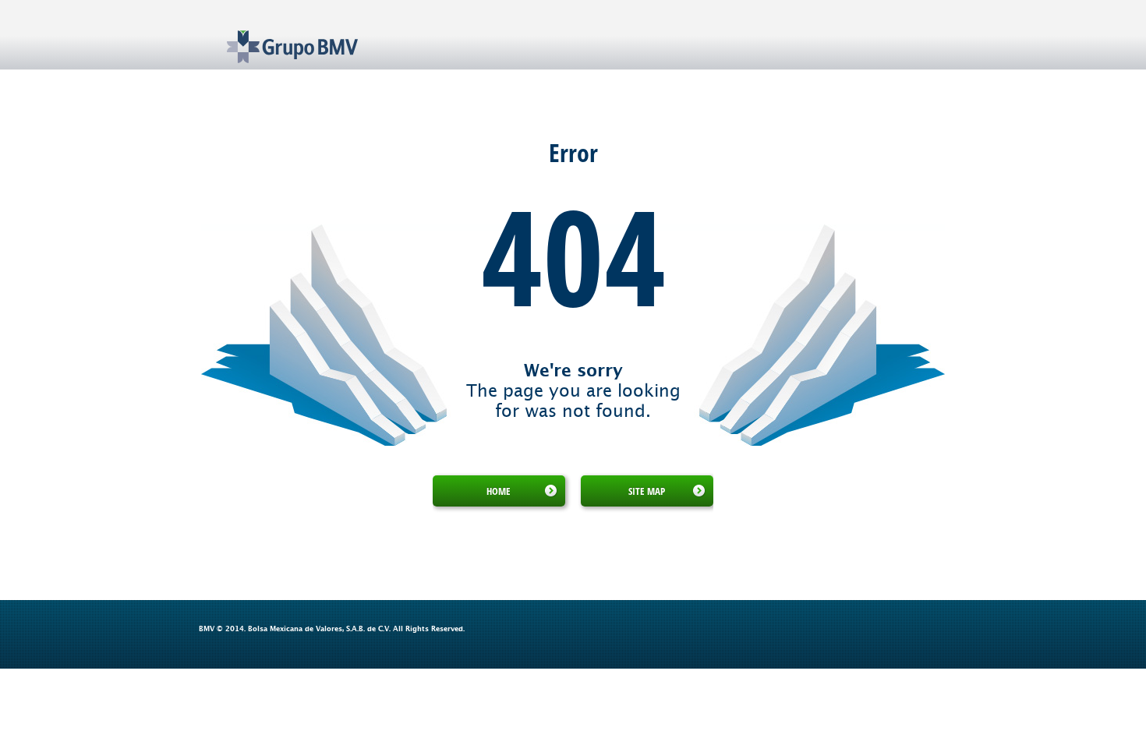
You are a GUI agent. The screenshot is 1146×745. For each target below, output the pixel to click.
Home (498, 491)
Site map (646, 491)
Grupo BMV (275, 35)
